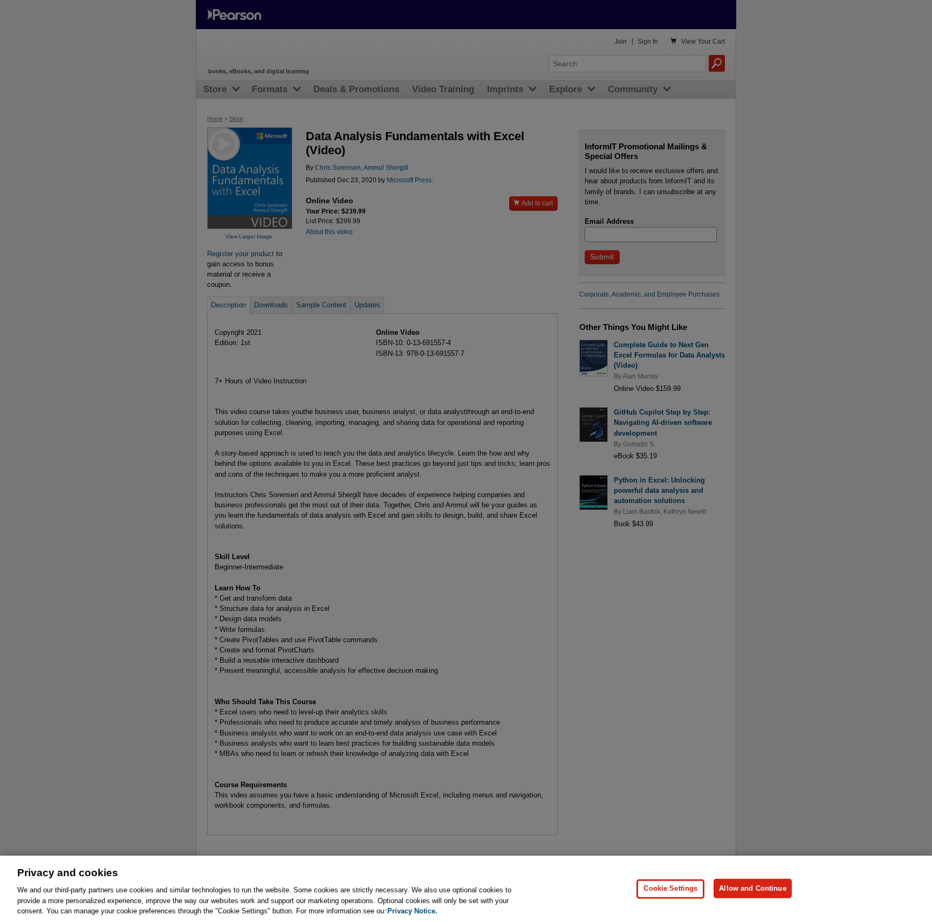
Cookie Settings (670, 888)
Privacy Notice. (412, 911)
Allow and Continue (752, 888)
